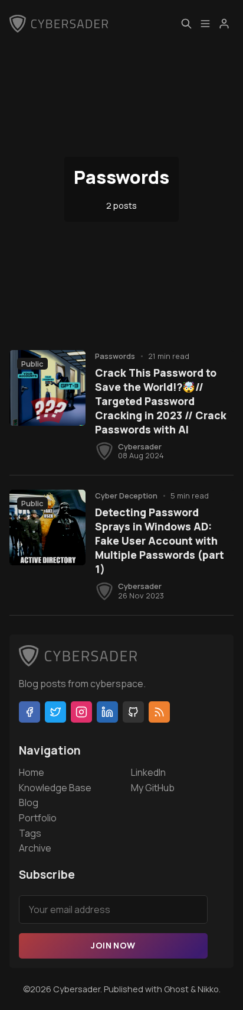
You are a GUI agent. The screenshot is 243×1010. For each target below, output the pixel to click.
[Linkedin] (107, 712)
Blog (28, 802)
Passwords (115, 356)
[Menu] (205, 23)
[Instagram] (81, 712)
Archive (35, 847)
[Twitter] (55, 712)
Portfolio (38, 817)
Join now (113, 945)
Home (31, 772)
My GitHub (153, 787)
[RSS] (159, 712)
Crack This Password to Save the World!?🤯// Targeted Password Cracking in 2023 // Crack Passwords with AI (160, 400)
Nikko (208, 989)
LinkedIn (148, 772)
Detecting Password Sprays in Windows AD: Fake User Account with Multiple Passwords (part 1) (159, 540)
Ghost (176, 989)
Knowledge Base (55, 787)
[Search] (186, 23)
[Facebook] (29, 712)
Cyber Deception (126, 495)
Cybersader (140, 446)
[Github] (133, 712)
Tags (30, 833)
